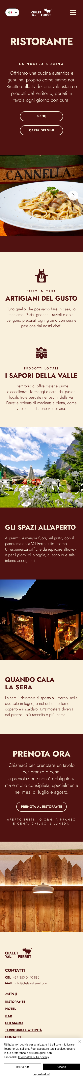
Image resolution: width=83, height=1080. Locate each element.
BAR (8, 1016)
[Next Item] (73, 195)
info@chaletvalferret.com (31, 983)
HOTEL (10, 1008)
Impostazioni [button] (41, 1074)
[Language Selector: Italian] (12, 12)
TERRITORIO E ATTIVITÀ (23, 1030)
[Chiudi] (77, 1044)
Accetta (61, 1067)
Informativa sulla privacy (33, 1057)
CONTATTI (13, 1037)
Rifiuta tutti (22, 1067)
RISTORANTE (15, 1001)
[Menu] (73, 12)
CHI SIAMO (14, 1023)
